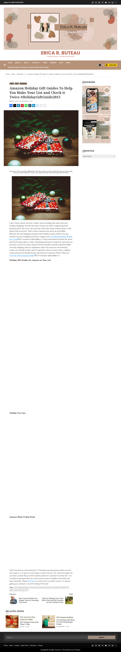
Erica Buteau (15, 101)
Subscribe (112, 65)
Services (53, 63)
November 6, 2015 (27, 101)
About (17, 63)
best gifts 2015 (65, 587)
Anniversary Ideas (29, 617)
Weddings (70, 617)
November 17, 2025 (63, 626)
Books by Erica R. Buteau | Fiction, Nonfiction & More (28, 67)
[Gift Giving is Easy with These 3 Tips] (12, 621)
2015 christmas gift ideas (21, 587)
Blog (26, 63)
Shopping (23, 83)
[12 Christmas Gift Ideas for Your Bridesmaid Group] (48, 621)
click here (31, 581)
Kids (16, 83)
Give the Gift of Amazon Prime (22, 255)
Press (45, 63)
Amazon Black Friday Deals (37, 587)
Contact (35, 63)
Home (10, 63)
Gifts (11, 83)
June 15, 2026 (25, 627)
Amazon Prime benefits (52, 587)
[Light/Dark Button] (99, 65)
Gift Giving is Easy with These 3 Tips (29, 623)
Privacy (40, 645)
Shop (61, 63)
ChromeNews (66, 650)
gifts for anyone (14, 590)
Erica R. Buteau (60, 53)
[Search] (103, 65)
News (68, 63)
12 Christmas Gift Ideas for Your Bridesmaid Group (65, 622)
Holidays (30, 619)
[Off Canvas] (5, 65)
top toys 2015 (24, 590)
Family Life (23, 619)
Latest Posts (24, 645)
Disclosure (33, 645)
